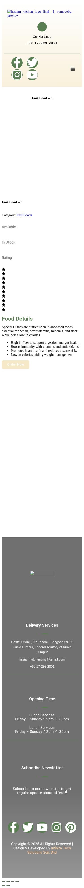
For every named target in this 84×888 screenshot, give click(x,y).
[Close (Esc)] (17, 881)
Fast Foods (24, 215)
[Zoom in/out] (3, 881)
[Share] (12, 881)
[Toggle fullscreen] (8, 881)
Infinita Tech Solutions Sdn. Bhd (49, 850)
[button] (73, 69)
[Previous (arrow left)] (3, 885)
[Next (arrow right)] (8, 885)
